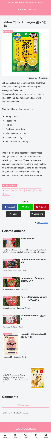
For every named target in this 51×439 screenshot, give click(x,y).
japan (30, 190)
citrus (15, 190)
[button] (46, 302)
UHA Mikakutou (10, 185)
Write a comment (25, 405)
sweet (7, 194)
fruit (22, 190)
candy (7, 190)
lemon (38, 190)
